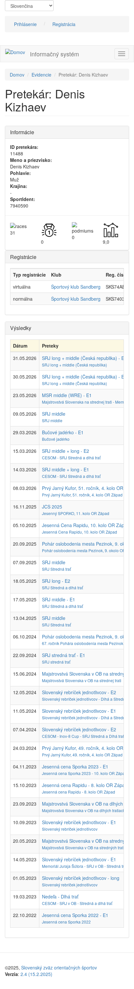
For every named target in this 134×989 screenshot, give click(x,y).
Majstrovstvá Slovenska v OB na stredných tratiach (86, 847)
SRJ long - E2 (56, 581)
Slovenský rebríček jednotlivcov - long (80, 878)
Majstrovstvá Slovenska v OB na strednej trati (81, 680)
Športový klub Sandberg (75, 286)
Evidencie (41, 74)
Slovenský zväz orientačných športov (59, 967)
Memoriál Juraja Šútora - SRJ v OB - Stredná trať (84, 866)
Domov (17, 74)
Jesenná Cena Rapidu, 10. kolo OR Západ (79, 532)
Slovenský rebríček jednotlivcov (70, 829)
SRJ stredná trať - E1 (63, 655)
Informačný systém (54, 54)
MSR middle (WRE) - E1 (67, 395)
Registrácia (63, 24)
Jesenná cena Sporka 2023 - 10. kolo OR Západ (84, 773)
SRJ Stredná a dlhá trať (62, 587)
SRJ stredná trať (56, 662)
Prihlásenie (25, 24)
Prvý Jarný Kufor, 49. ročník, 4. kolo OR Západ (82, 754)
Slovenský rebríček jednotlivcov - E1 (79, 711)
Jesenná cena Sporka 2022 (66, 921)
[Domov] (15, 51)
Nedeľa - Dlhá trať (60, 896)
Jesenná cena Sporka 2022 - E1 (75, 915)
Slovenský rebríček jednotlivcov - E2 (79, 692)
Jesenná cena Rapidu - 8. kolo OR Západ (78, 792)
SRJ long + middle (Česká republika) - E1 (84, 376)
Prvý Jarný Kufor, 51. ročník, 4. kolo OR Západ (82, 494)
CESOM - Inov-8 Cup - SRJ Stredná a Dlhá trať (83, 736)
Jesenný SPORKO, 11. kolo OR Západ (75, 513)
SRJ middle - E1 (58, 599)
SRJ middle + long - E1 (65, 469)
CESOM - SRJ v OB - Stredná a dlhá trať (77, 903)
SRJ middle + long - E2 (65, 451)
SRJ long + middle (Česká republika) (74, 364)
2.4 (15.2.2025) (36, 974)
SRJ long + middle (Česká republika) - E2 (84, 358)
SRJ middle (53, 413)
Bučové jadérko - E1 (63, 432)
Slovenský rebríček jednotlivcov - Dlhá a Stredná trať (88, 699)
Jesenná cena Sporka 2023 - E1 (75, 766)
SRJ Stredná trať (56, 569)
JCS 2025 (52, 506)
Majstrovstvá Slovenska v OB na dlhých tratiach (83, 810)
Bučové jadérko (56, 439)
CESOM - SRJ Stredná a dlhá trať (71, 457)
